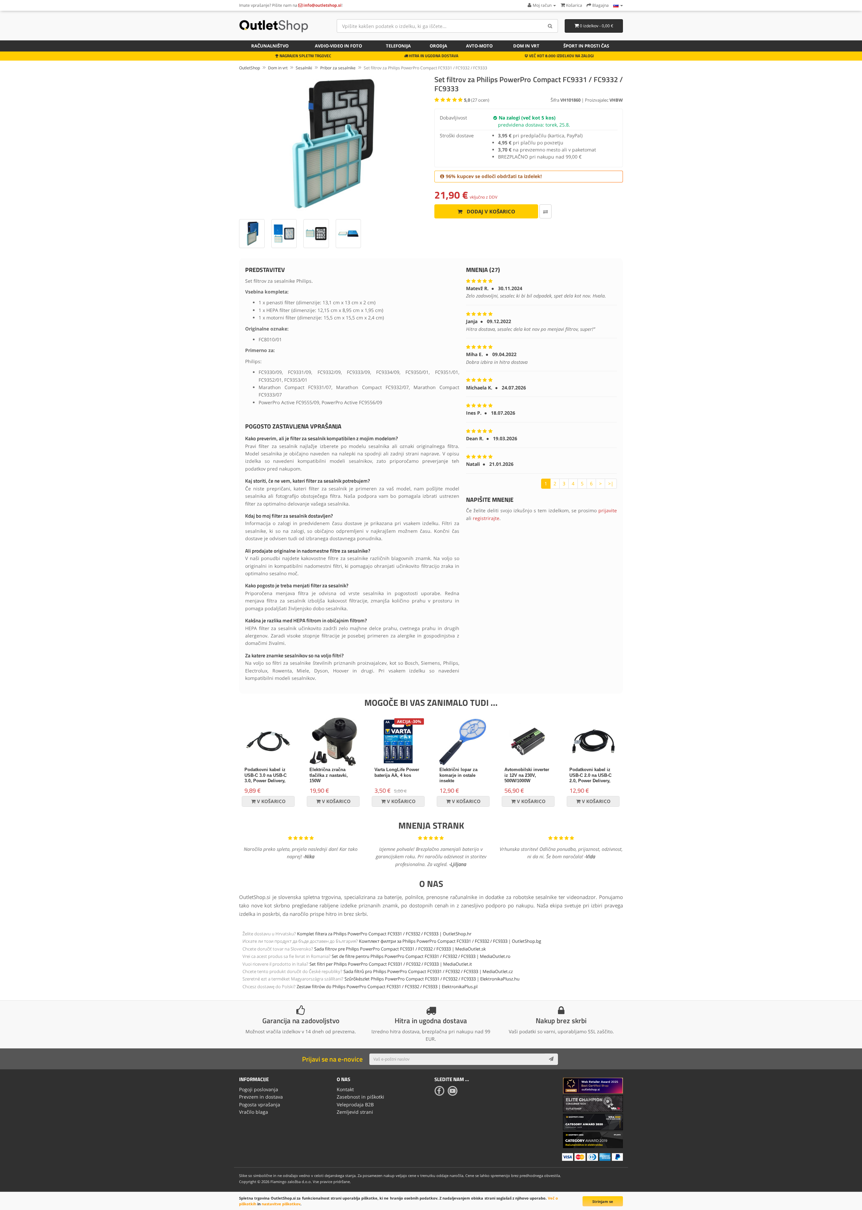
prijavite (607, 510)
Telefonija (398, 46)
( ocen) (476, 100)
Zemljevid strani (355, 1112)
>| (611, 483)
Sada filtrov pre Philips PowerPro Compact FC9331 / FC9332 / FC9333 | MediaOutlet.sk (400, 949)
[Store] (618, 5)
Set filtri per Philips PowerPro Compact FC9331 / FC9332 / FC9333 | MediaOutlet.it (390, 964)
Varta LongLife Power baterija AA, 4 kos (396, 772)
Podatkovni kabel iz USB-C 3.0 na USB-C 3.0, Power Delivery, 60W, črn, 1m (265, 778)
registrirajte (486, 518)
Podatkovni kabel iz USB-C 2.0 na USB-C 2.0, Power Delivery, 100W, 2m (590, 778)
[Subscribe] (551, 1059)
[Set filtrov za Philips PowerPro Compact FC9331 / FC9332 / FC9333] (333, 143)
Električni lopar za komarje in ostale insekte (458, 775)
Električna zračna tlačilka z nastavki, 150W (328, 775)
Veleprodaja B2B (355, 1104)
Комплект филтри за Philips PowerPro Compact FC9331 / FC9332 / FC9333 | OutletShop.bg (450, 941)
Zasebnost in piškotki (360, 1097)
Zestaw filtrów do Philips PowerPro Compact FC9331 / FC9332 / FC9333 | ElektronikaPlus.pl (387, 986)
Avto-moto (479, 46)
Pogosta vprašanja (259, 1104)
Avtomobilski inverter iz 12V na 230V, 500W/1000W (526, 775)
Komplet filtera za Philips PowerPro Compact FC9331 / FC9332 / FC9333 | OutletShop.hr (384, 934)
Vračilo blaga (253, 1112)
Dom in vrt (526, 46)
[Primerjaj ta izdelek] (545, 211)
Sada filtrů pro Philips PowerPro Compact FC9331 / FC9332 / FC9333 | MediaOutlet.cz (428, 971)
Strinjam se (602, 1201)
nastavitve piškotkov (281, 1203)
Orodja (438, 46)
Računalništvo (270, 46)
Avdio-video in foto (338, 46)
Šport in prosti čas (586, 46)
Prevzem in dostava (261, 1097)
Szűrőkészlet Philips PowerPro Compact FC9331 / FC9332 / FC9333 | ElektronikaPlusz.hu (432, 979)
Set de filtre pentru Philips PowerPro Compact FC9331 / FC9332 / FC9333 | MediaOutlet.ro (421, 956)
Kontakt (345, 1089)
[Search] (550, 26)
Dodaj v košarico (490, 211)
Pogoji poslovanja (258, 1089)
